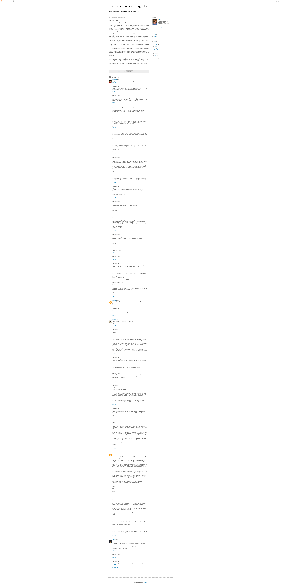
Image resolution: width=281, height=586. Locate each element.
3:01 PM (114, 252)
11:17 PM (114, 333)
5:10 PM (114, 268)
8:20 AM (114, 494)
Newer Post (112, 569)
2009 (155, 36)
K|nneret (114, 300)
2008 (155, 38)
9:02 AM (114, 113)
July (155, 48)
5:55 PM (114, 557)
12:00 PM (114, 212)
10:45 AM (114, 173)
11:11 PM (114, 325)
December (157, 43)
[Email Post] (124, 71)
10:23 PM (114, 448)
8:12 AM (114, 361)
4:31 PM (114, 550)
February (156, 58)
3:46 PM (114, 259)
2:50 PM (114, 535)
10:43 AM (114, 153)
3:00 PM (114, 245)
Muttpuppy (114, 79)
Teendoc (114, 539)
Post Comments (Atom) (119, 572)
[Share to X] (129, 71)
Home (129, 569)
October (156, 44)
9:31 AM (114, 404)
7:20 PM (114, 296)
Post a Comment (114, 567)
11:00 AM (114, 182)
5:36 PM (114, 416)
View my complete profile (157, 27)
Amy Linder (114, 452)
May (155, 53)
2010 (155, 34)
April (156, 55)
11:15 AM (114, 564)
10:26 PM (114, 369)
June (156, 51)
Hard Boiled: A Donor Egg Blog (128, 6)
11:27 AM (114, 197)
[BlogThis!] (128, 71)
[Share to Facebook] (131, 71)
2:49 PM (114, 525)
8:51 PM (114, 304)
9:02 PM (114, 315)
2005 (155, 41)
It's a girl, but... (157, 49)
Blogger (145, 582)
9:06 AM (114, 127)
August (156, 46)
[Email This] (127, 71)
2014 (155, 33)
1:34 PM (114, 230)
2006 (155, 39)
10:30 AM (114, 140)
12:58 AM (114, 381)
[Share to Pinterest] (132, 71)
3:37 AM (114, 82)
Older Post (147, 569)
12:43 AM (114, 91)
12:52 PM (114, 516)
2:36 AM (114, 102)
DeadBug (114, 319)
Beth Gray (161, 19)
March (156, 57)
